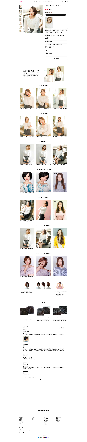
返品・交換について (56, 58)
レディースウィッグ (38, 1)
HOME (34, 1)
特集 (44, 425)
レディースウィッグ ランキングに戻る (44, 410)
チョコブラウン (49, 12)
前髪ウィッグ (20, 419)
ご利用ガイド (45, 419)
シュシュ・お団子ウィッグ (21, 422)
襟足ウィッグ (20, 420)
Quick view (25, 401)
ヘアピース (20, 423)
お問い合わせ (57, 421)
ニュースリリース (45, 424)
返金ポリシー (57, 419)
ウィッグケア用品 (47, 1)
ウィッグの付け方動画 (46, 418)
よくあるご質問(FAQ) (46, 420)
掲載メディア (45, 423)
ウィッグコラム (45, 421)
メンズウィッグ (42, 1)
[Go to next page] (47, 379)
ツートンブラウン (51, 12)
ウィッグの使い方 (51, 1)
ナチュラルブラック (46, 12)
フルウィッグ (20, 418)
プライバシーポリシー (58, 420)
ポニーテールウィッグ (21, 421)
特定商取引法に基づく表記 (58, 417)
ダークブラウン (48, 12)
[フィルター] (59, 327)
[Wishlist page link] (62, 1)
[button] (46, 9)
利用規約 (57, 418)
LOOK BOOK (45, 422)
